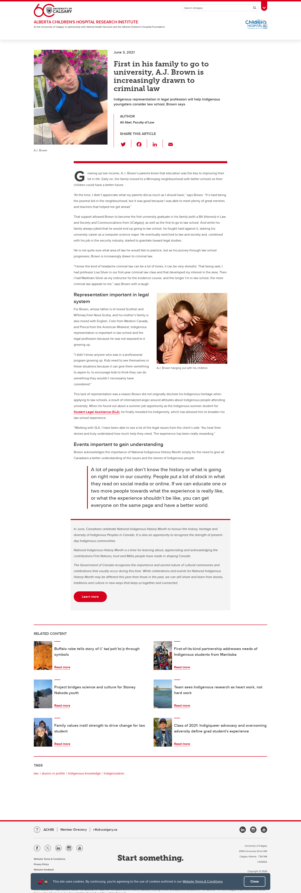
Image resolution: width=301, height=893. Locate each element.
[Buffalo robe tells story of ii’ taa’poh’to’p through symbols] (43, 655)
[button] (125, 143)
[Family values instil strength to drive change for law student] (43, 732)
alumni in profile (53, 773)
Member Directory (73, 829)
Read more (62, 667)
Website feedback (44, 869)
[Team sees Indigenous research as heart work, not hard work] (163, 694)
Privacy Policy (41, 864)
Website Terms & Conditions (203, 881)
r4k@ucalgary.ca (105, 829)
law (36, 773)
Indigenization (114, 773)
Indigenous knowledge (84, 773)
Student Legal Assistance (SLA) (96, 411)
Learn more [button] (90, 596)
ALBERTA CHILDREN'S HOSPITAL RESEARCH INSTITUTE (86, 22)
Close (254, 881)
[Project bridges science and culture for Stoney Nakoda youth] (43, 694)
